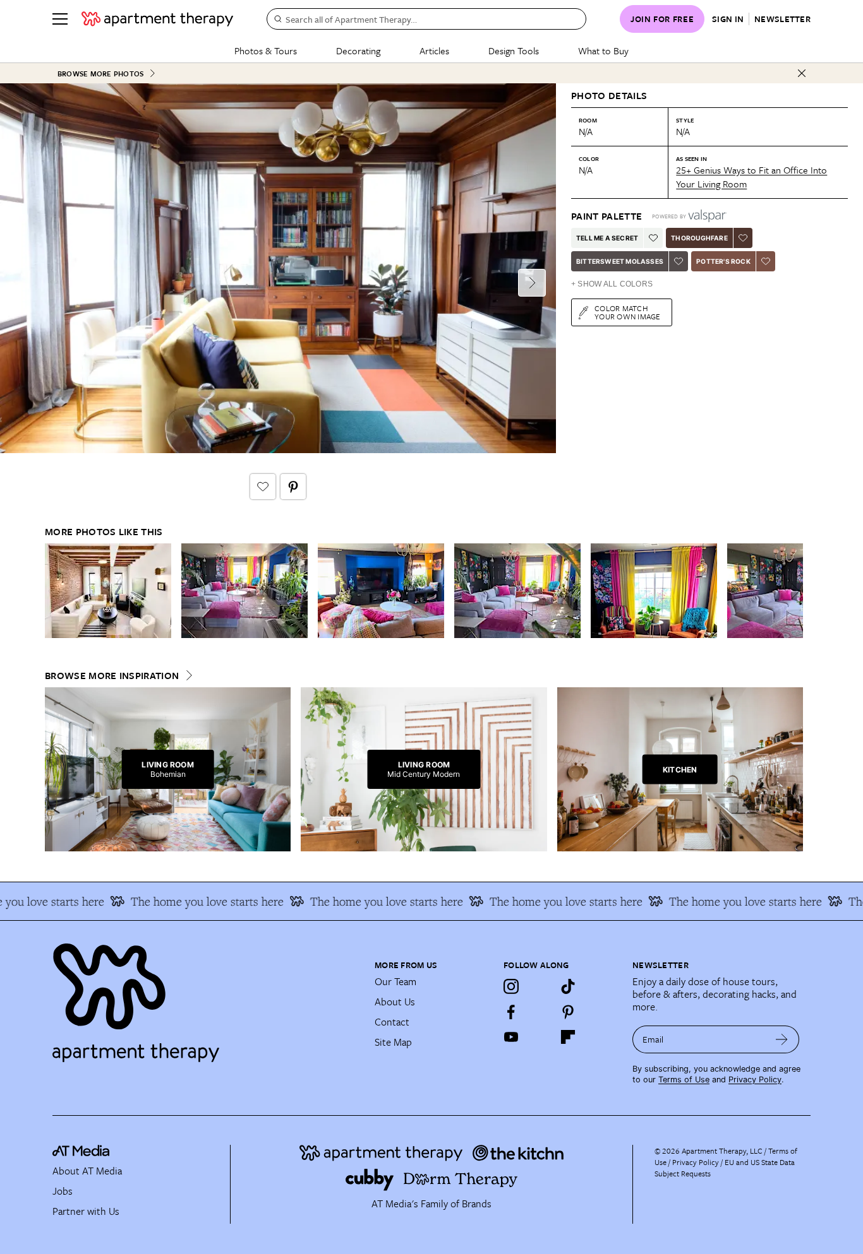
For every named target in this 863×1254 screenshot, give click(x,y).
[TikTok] (568, 986)
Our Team (395, 981)
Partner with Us (85, 1211)
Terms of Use (683, 1079)
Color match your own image (627, 312)
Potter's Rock (723, 261)
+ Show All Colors (612, 284)
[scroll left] (55, 591)
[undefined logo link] (157, 19)
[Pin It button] (293, 486)
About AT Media (87, 1170)
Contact (392, 1021)
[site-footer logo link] (80, 1152)
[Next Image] (532, 283)
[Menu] (60, 19)
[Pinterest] (568, 1011)
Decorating (358, 50)
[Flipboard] (568, 1036)
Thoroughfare (699, 238)
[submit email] (781, 1039)
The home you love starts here (188, 901)
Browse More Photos (100, 73)
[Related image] (108, 590)
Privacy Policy (755, 1079)
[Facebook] (511, 1011)
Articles (434, 50)
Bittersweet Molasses (619, 261)
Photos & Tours (265, 50)
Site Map (393, 1042)
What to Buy (603, 50)
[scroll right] (793, 591)
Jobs (62, 1190)
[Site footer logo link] (205, 997)
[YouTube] (511, 1036)
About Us (395, 1001)
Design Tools (513, 50)
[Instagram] (511, 986)
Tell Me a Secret (607, 238)
